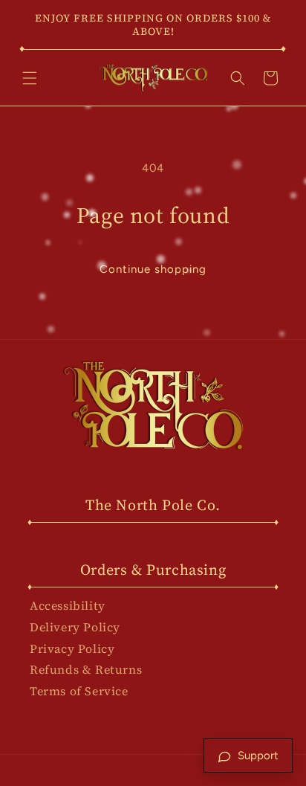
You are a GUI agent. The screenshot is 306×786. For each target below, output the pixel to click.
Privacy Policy (72, 648)
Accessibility (67, 605)
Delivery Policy (75, 627)
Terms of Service (79, 691)
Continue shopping (153, 269)
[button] (29, 78)
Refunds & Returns (86, 669)
